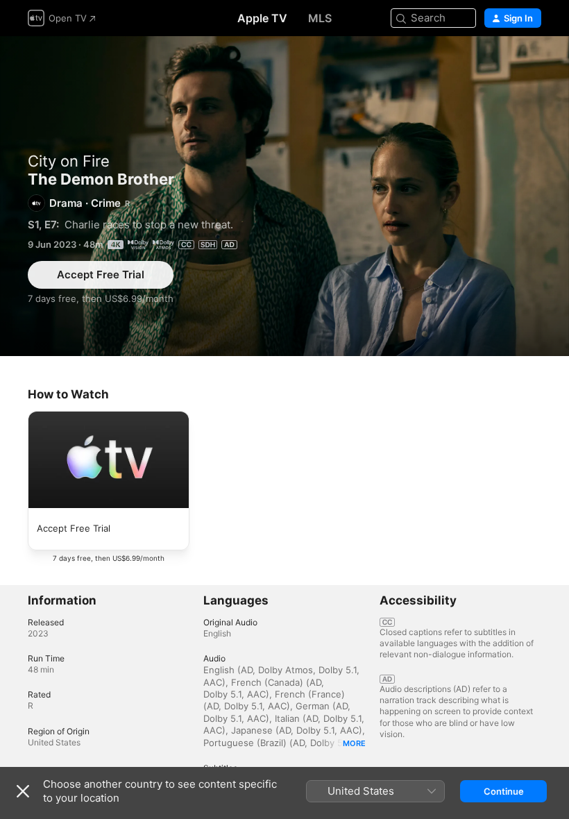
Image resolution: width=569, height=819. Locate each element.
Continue (504, 791)
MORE (354, 743)
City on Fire (69, 161)
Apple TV (262, 18)
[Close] (23, 791)
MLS (320, 18)
